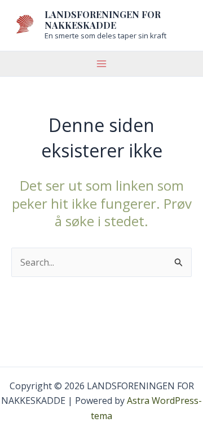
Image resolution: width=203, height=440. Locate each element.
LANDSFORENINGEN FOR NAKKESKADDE (103, 19)
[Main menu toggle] (101, 63)
